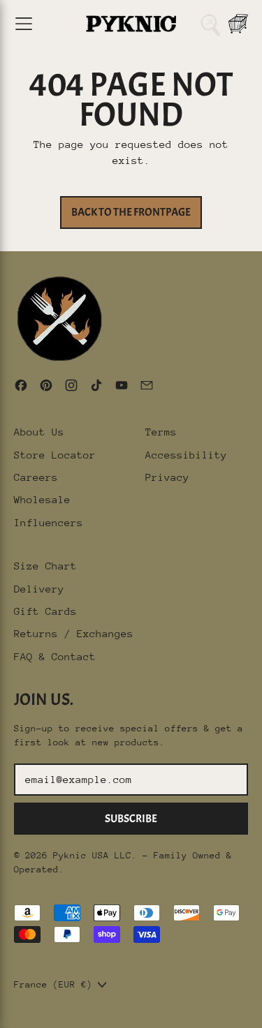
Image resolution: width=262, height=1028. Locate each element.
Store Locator (55, 455)
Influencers (48, 522)
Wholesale (42, 499)
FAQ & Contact (55, 656)
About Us (39, 432)
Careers (36, 477)
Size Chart (45, 566)
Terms (161, 432)
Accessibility (186, 455)
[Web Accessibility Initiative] (5, 1012)
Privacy (167, 477)
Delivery (39, 589)
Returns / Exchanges (73, 633)
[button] (210, 23)
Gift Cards (45, 611)
